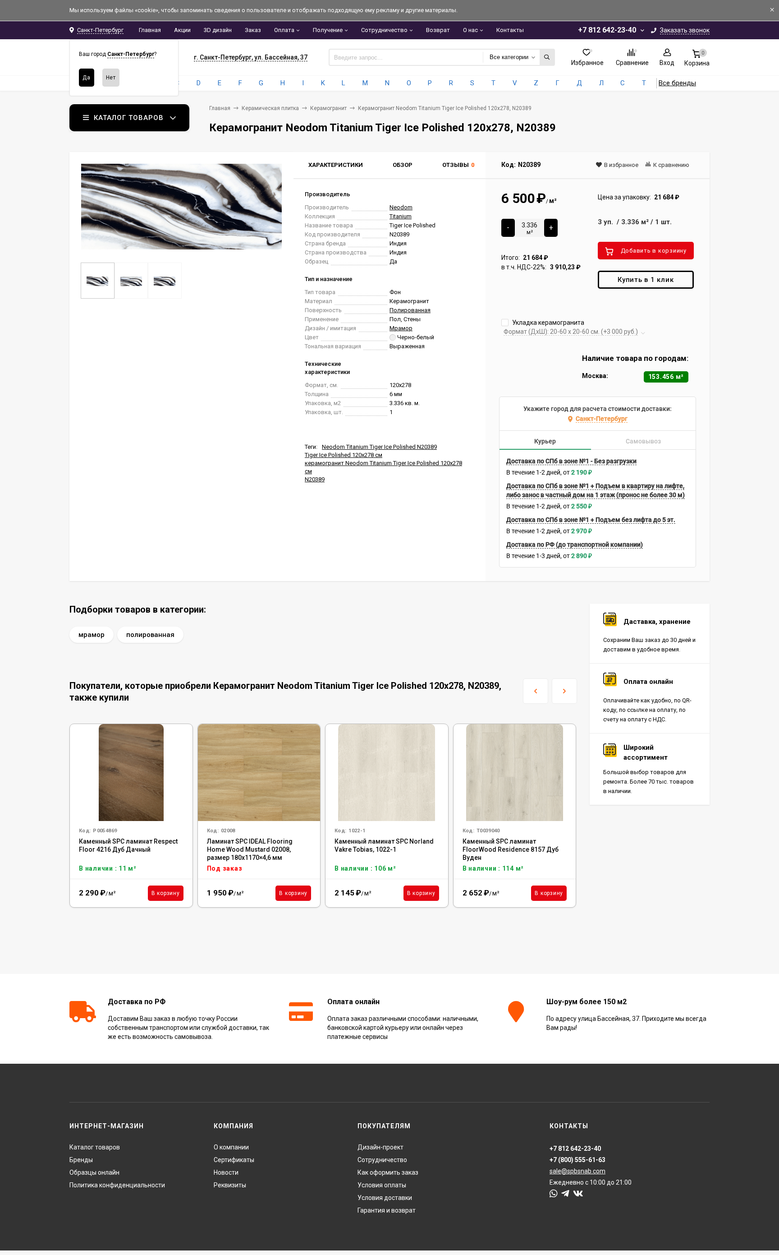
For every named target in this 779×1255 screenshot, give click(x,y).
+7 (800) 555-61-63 (577, 1159)
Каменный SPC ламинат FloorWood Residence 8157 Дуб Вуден (511, 849)
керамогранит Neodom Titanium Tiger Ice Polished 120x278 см (383, 467)
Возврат (438, 30)
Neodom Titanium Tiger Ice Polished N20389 (379, 446)
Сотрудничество (384, 30)
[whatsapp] (554, 1193)
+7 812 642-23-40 (607, 30)
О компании (231, 1147)
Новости (226, 1172)
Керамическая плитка (270, 108)
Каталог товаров (94, 1147)
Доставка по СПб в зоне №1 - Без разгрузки (571, 461)
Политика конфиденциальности (117, 1185)
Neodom (401, 207)
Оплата (284, 30)
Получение (328, 30)
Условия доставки (384, 1197)
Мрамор (401, 328)
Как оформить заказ (387, 1172)
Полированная (410, 310)
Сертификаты (234, 1159)
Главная (150, 30)
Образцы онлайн (94, 1172)
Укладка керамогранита (547, 322)
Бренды (81, 1159)
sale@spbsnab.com (577, 1171)
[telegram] (565, 1193)
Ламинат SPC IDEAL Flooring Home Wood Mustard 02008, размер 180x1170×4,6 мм (250, 849)
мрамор (91, 635)
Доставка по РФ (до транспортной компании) (574, 544)
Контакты (510, 30)
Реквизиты (230, 1185)
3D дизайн (218, 30)
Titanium (401, 216)
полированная (150, 635)
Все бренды (677, 83)
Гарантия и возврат (386, 1210)
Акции (182, 30)
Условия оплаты (381, 1185)
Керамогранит (328, 108)
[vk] (578, 1193)
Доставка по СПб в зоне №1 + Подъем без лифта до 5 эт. (590, 519)
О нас (470, 30)
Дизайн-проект (380, 1147)
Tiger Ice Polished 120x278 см (343, 455)
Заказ (253, 30)
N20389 (315, 479)
